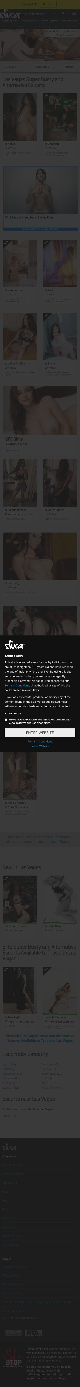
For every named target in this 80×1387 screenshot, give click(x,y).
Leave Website (40, 746)
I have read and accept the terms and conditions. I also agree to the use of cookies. (40, 721)
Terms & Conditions (17, 685)
